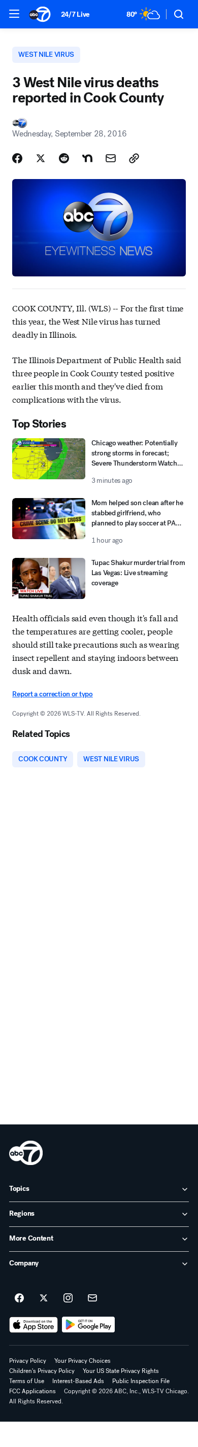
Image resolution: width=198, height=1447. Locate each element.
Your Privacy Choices (82, 1361)
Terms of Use (26, 1381)
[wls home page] (26, 1153)
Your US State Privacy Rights (121, 1371)
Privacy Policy (27, 1361)
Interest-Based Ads (78, 1381)
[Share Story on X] (40, 158)
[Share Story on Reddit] (64, 158)
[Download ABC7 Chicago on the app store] (33, 1325)
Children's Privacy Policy (42, 1371)
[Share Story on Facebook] (17, 158)
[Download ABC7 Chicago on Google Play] (88, 1325)
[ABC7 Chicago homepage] (40, 14)
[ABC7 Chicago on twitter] (44, 1298)
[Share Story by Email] (110, 158)
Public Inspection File (141, 1381)
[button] (14, 14)
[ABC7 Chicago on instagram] (68, 1298)
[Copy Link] (134, 158)
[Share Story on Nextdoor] (87, 158)
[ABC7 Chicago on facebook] (19, 1298)
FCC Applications (32, 1391)
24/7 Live (75, 14)
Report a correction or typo (52, 694)
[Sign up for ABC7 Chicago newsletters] (92, 1298)
